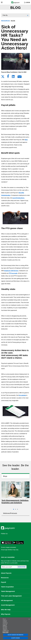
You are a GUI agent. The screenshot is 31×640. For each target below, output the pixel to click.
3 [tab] (17, 509)
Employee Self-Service (11, 270)
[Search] (23, 2)
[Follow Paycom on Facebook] (11, 537)
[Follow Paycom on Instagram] (15, 537)
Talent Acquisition (7, 587)
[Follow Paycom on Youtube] (19, 537)
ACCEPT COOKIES (15, 637)
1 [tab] (13, 509)
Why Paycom (5, 614)
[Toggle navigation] (1, 2)
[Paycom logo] (15, 2)
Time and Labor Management (11, 596)
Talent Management (8, 591)
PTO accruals (13, 273)
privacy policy (5, 632)
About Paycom (6, 573)
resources (5, 21)
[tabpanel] (16, 493)
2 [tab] (15, 509)
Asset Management (8, 605)
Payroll (3, 582)
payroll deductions (18, 198)
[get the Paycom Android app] (18, 543)
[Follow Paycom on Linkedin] (3, 537)
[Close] (29, 619)
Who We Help (5, 609)
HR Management (7, 600)
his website (22, 395)
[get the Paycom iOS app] (6, 543)
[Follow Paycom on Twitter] (7, 537)
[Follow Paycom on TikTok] (22, 537)
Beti (26, 139)
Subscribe (22, 566)
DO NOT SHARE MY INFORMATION (15, 634)
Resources (5, 577)
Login (27, 2)
